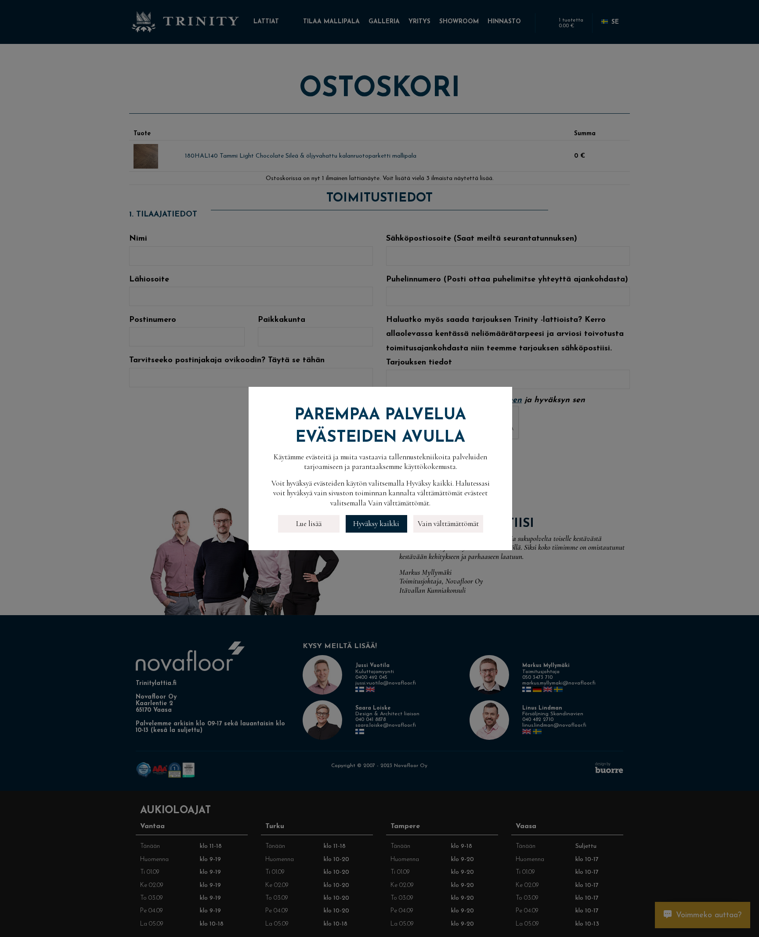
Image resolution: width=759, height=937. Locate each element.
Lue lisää (309, 523)
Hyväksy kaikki (376, 523)
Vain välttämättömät (448, 523)
